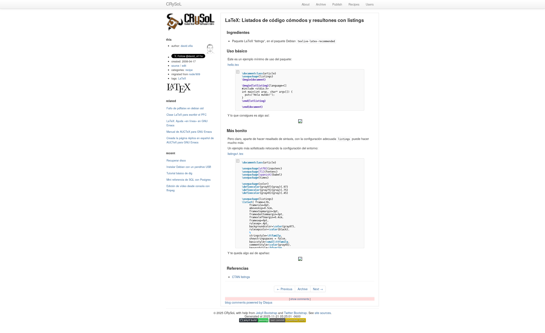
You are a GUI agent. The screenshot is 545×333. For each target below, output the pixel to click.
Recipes (354, 4)
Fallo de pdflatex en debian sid (185, 108)
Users (370, 4)
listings (241, 277)
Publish (337, 4)
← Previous (284, 289)
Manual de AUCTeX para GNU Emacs (189, 132)
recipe (189, 70)
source (175, 66)
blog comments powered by (248, 302)
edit (184, 66)
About (306, 4)
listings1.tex (235, 153)
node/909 (194, 74)
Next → (318, 289)
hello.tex (233, 64)
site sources (323, 313)
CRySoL (174, 4)
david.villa (187, 46)
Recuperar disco (176, 160)
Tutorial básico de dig (179, 173)
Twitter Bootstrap (295, 313)
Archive (321, 4)
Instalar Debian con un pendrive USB (188, 167)
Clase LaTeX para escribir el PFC (186, 115)
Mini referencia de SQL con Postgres (188, 180)
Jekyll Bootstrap (266, 313)
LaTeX (182, 78)
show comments (300, 299)
